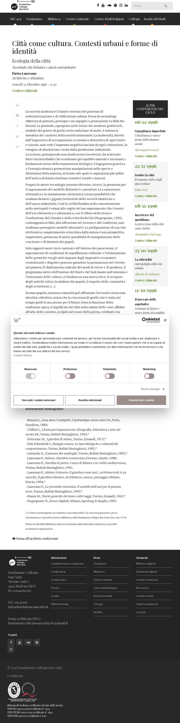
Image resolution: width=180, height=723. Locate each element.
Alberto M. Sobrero (147, 274)
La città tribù (143, 259)
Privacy (55, 587)
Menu (97, 557)
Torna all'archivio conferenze (36, 538)
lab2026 (98, 612)
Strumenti (142, 557)
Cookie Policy (23, 355)
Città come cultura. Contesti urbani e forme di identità (85, 47)
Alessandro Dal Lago (148, 234)
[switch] (70, 376)
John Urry (141, 190)
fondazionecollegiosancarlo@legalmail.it (38, 623)
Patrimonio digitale (146, 571)
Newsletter (142, 587)
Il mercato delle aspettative (145, 301)
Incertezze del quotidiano (144, 217)
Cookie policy (58, 579)
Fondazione (34, 19)
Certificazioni (58, 571)
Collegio (134, 19)
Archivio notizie (144, 596)
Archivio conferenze (147, 579)
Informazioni (58, 557)
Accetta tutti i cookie (141, 400)
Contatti (141, 612)
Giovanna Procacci (147, 150)
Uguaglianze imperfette (150, 131)
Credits (55, 596)
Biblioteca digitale (146, 563)
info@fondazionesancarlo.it (28, 607)
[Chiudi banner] (165, 320)
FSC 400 (16, 19)
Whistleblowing (59, 604)
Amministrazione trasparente (67, 563)
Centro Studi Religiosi (109, 19)
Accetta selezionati (90, 400)
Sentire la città (144, 175)
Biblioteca (54, 19)
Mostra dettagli (150, 388)
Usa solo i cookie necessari (38, 400)
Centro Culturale (78, 19)
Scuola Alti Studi (155, 19)
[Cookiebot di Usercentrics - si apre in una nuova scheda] (144, 320)
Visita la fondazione (147, 604)
